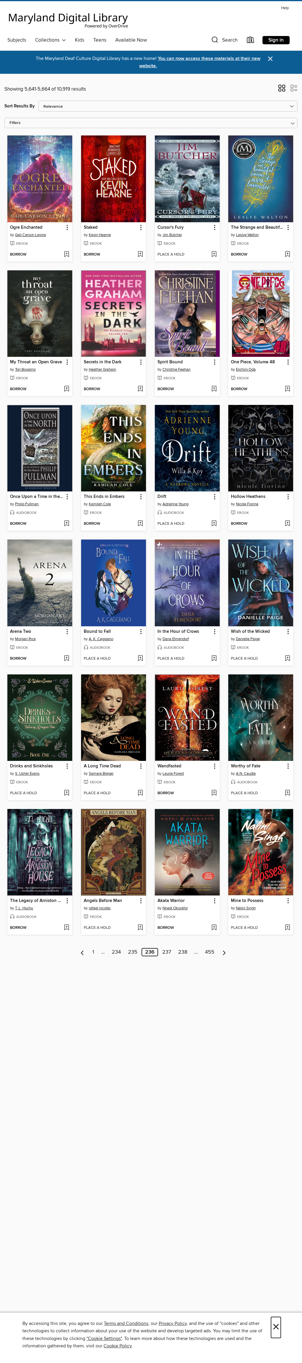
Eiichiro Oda (246, 369)
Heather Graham (102, 369)
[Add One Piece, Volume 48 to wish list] (287, 389)
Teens (99, 40)
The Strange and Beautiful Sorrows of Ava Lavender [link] (258, 227)
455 (209, 952)
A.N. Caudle (246, 773)
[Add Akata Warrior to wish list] (214, 928)
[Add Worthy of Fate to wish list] (287, 793)
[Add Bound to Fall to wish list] (140, 659)
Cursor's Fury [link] (170, 227)
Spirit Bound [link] (170, 362)
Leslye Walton (247, 235)
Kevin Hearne (100, 235)
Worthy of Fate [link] (245, 766)
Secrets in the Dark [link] (103, 362)
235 (132, 952)
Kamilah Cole (100, 504)
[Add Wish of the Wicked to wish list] (287, 659)
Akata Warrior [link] (171, 900)
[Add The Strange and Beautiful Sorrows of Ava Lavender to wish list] (287, 255)
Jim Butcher (172, 235)
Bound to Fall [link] (97, 631)
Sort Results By (19, 106)
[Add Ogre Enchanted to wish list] (66, 255)
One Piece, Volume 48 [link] (253, 362)
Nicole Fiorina (247, 504)
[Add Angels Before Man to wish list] (140, 928)
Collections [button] (48, 40)
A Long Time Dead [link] (102, 766)
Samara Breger (101, 773)
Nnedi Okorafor (175, 908)
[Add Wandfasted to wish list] (214, 793)
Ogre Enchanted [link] (26, 227)
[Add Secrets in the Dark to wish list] (140, 389)
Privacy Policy (173, 1323)
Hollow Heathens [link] (248, 496)
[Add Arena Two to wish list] (66, 659)
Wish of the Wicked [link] (250, 631)
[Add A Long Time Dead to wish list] (140, 793)
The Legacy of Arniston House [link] (37, 900)
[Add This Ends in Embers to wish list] (140, 524)
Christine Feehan (177, 369)
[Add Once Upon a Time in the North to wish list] (66, 524)
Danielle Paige (248, 639)
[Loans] (251, 41)
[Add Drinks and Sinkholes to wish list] (66, 793)
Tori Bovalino (25, 369)
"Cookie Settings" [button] (104, 1338)
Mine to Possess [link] (247, 900)
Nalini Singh (246, 908)
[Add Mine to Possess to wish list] (287, 928)
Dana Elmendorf (176, 639)
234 (116, 952)
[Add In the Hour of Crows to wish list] (214, 659)
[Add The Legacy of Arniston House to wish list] (66, 928)
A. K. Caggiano (101, 639)
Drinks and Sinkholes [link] (31, 766)
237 (166, 952)
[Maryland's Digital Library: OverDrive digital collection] (68, 19)
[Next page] (224, 952)
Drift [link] (161, 496)
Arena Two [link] (20, 631)
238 (182, 952)
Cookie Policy (118, 1346)
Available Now (131, 40)
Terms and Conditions (126, 1323)
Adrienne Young (175, 504)
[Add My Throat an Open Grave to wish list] (66, 389)
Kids (79, 40)
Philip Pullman (27, 504)
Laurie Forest (173, 773)
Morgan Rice (25, 639)
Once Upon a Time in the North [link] (37, 496)
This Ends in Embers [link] (104, 496)
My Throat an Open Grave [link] (36, 362)
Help (285, 8)
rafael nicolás (100, 908)
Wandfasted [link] (169, 766)
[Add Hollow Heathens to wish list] (287, 524)
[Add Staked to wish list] (140, 255)
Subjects (16, 40)
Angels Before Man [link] (103, 900)
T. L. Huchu (24, 908)
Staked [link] (91, 227)
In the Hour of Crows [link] (178, 631)
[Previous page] (82, 952)
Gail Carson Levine (30, 235)
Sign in (276, 40)
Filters (15, 122)
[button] (224, 41)
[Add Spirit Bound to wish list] (214, 389)
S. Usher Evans (27, 773)
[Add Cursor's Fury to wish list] (214, 255)
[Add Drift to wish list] (214, 524)
